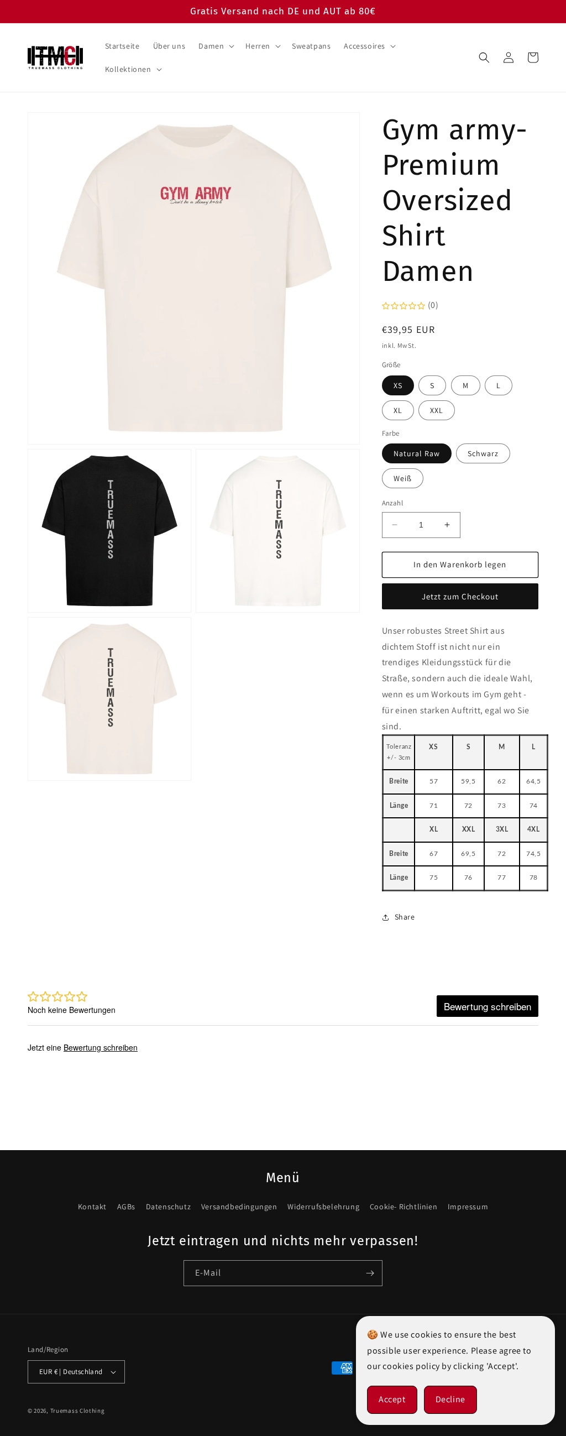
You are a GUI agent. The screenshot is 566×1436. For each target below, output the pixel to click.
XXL (436, 410)
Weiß (403, 478)
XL (398, 410)
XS (398, 385)
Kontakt (92, 1207)
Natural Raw (417, 453)
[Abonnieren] (370, 1273)
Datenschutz (168, 1207)
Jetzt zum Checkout (460, 596)
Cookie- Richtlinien (403, 1207)
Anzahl (392, 503)
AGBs (126, 1207)
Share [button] (405, 917)
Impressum (468, 1207)
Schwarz (483, 453)
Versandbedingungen (239, 1207)
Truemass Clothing (77, 1410)
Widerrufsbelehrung (323, 1207)
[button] (215, 46)
